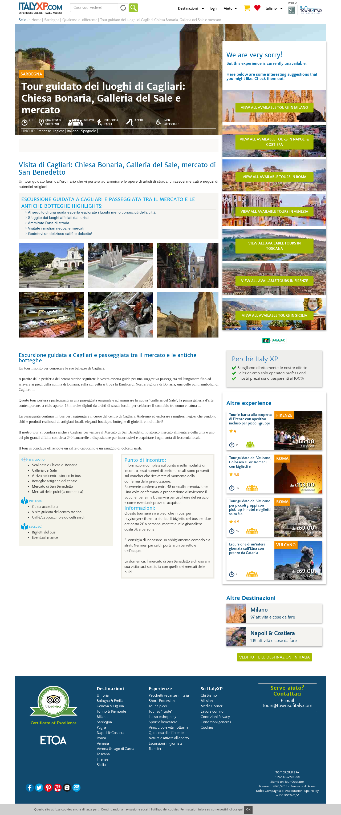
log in (214, 8)
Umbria (103, 695)
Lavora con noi (212, 711)
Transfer (155, 749)
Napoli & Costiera (110, 733)
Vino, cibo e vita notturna (168, 727)
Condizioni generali (216, 722)
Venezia (103, 743)
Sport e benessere (163, 722)
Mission (207, 701)
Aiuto (228, 8)
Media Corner (211, 706)
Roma (101, 738)
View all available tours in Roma (274, 177)
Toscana (103, 754)
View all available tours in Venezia (274, 211)
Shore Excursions (162, 701)
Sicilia (101, 765)
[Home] (40, 8)
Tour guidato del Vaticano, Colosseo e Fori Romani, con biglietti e (250, 462)
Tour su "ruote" (160, 711)
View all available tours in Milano (274, 107)
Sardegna (104, 722)
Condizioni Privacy (215, 717)
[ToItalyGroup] (305, 10)
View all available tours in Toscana (274, 246)
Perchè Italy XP (255, 359)
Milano (102, 717)
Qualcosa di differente (166, 733)
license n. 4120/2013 (273, 786)
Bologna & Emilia (110, 701)
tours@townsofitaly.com (287, 705)
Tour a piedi (158, 706)
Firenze (102, 759)
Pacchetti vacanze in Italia (169, 695)
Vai (133, 7)
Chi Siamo (209, 695)
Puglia (101, 727)
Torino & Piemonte (111, 711)
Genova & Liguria (110, 706)
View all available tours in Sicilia (274, 315)
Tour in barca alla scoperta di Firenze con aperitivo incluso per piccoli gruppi (250, 419)
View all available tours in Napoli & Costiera (274, 142)
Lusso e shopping (162, 717)
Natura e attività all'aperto (169, 738)
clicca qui (236, 809)
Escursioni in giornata (165, 743)
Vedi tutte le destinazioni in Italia (274, 657)
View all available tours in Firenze (274, 281)
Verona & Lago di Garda (115, 749)
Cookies (207, 727)
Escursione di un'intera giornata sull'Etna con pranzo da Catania (247, 548)
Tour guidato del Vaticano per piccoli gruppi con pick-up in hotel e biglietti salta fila (249, 507)
